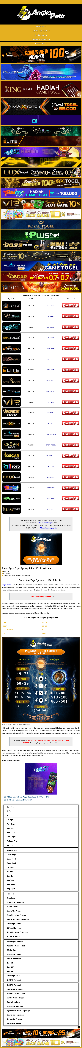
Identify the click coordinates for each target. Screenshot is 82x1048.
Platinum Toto (12, 841)
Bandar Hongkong (13, 1002)
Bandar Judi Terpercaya (15, 1015)
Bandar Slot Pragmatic (15, 911)
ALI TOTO (51, 466)
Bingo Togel (11, 863)
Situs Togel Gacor (13, 976)
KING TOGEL (51, 509)
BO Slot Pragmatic (13, 936)
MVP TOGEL (51, 359)
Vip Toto (10, 845)
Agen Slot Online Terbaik (16, 946)
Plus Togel (11, 884)
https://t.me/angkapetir (48, 528)
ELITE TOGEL (51, 370)
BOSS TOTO (50, 413)
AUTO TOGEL (51, 348)
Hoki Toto (10, 894)
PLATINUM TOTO (51, 391)
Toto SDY (10, 971)
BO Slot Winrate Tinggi (15, 998)
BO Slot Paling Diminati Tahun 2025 (18, 800)
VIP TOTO (51, 402)
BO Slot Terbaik (12, 907)
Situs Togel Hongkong (15, 1006)
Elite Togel (11, 832)
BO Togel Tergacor (14, 928)
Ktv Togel (10, 815)
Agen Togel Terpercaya (15, 902)
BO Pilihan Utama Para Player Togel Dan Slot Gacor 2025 (27, 797)
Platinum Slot (12, 850)
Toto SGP (10, 967)
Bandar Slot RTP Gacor (15, 989)
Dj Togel (10, 811)
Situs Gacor (11, 898)
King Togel (11, 889)
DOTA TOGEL (51, 305)
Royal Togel (11, 837)
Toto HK (10, 963)
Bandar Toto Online (14, 959)
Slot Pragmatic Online (15, 942)
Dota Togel (11, 807)
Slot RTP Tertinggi (14, 980)
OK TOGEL (51, 338)
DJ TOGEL (51, 316)
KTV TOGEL (50, 327)
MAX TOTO (51, 423)
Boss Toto (10, 876)
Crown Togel (11, 855)
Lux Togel (10, 867)
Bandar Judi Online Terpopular (18, 919)
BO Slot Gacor (12, 950)
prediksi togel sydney (23, 575)
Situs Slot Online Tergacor (16, 915)
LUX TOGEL (50, 477)
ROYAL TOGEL (50, 380)
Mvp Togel (10, 828)
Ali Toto (10, 872)
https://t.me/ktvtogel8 (45, 523)
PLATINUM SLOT (51, 434)
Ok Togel (10, 820)
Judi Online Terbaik (14, 1023)
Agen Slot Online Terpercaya (17, 932)
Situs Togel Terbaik (14, 924)
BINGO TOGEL (51, 488)
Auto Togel (11, 824)
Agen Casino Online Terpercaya (18, 1011)
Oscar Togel (11, 859)
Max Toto (10, 880)
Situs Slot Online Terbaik (16, 994)
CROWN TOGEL (51, 445)
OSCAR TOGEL (50, 455)
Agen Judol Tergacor (14, 1019)
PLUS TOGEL (51, 498)
